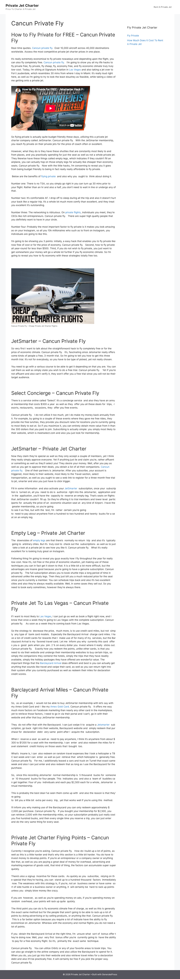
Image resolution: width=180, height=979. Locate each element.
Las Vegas (75, 69)
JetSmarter (71, 488)
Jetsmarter (103, 724)
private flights (73, 212)
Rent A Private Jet (163, 7)
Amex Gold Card (59, 706)
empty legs (39, 540)
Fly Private (133, 35)
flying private (48, 176)
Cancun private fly (42, 48)
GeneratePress (109, 974)
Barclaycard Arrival (50, 663)
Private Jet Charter (22, 5)
